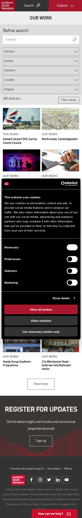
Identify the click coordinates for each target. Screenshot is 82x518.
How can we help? (50, 514)
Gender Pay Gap (57, 494)
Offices (68, 468)
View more (41, 384)
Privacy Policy (31, 504)
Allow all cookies (41, 309)
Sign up (41, 441)
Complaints (23, 494)
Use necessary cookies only (41, 331)
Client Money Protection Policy (37, 499)
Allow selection (41, 320)
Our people (53, 468)
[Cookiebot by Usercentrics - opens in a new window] (61, 183)
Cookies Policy (10, 494)
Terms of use (70, 489)
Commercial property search (27, 468)
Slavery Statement (39, 494)
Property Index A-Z (14, 504)
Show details (61, 298)
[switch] (72, 259)
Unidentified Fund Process (66, 499)
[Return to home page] (7, 5)
